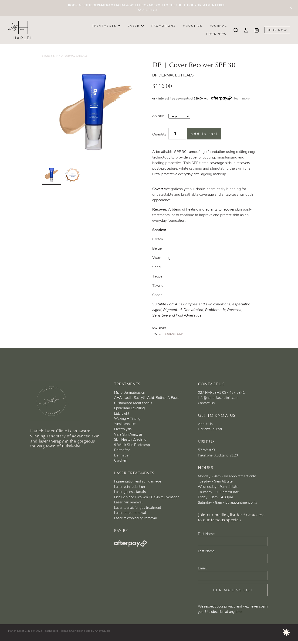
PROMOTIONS (163, 25)
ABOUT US (192, 25)
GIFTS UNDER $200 (171, 333)
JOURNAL (218, 25)
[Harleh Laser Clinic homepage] (36, 30)
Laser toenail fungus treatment (137, 507)
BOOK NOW (216, 34)
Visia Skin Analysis (128, 434)
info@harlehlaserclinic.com (218, 397)
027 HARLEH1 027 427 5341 (221, 392)
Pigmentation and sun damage (137, 481)
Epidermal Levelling (129, 408)
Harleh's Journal (210, 428)
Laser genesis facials (130, 491)
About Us (205, 423)
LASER (134, 25)
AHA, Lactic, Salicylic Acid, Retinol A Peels (146, 397)
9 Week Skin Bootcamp (132, 444)
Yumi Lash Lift (124, 423)
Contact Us (206, 402)
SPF (55, 55)
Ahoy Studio (102, 630)
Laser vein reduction (129, 486)
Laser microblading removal (135, 517)
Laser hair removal (128, 502)
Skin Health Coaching (130, 439)
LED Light (121, 413)
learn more (242, 98)
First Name (206, 533)
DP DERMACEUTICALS (74, 55)
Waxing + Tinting (127, 418)
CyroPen (120, 460)
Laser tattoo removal (130, 512)
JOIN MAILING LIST (233, 590)
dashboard (51, 630)
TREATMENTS (105, 25)
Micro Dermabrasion (129, 392)
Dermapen (122, 455)
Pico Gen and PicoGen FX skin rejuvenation (146, 497)
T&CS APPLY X (146, 10)
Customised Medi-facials (133, 402)
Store (46, 55)
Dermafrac (122, 449)
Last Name (206, 551)
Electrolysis (123, 428)
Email (202, 568)
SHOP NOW (277, 30)
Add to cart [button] (204, 133)
